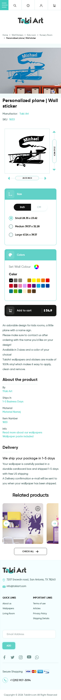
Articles (36, 608)
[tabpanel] (55, 523)
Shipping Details (41, 618)
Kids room (31, 35)
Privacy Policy (40, 613)
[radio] (30, 218)
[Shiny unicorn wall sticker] (23, 523)
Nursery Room (46, 35)
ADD (9, 645)
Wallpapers (8, 608)
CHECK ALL (28, 551)
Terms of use (39, 603)
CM (39, 207)
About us (7, 603)
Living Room (9, 613)
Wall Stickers (17, 35)
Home (5, 35)
